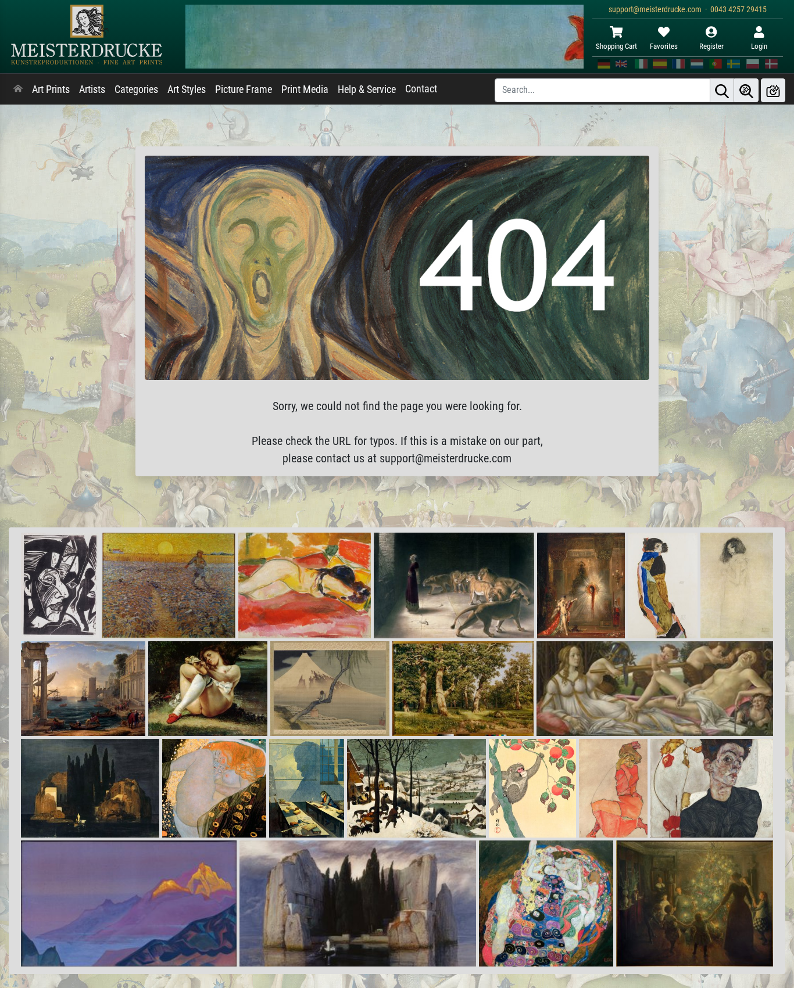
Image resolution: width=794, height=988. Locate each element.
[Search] (722, 90)
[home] (18, 89)
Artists (92, 89)
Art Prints (51, 89)
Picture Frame (243, 89)
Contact (421, 89)
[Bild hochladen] (773, 90)
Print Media (304, 89)
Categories (136, 89)
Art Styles (186, 89)
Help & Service (367, 89)
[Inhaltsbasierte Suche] (746, 90)
